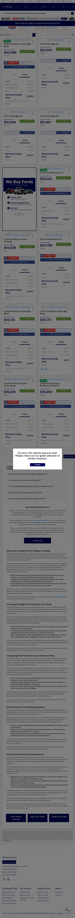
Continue (37, 464)
